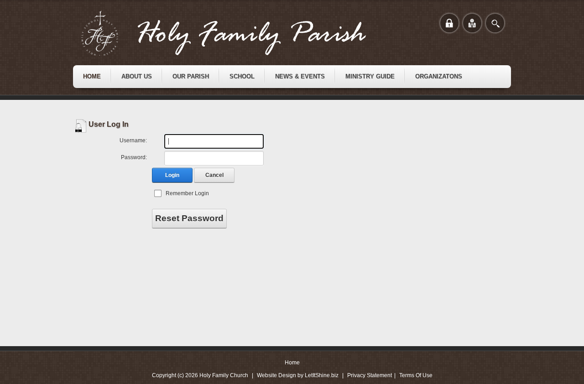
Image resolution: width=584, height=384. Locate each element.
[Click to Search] (495, 23)
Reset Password (189, 218)
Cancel (214, 175)
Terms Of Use (416, 375)
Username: (133, 140)
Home (292, 362)
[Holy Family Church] (235, 33)
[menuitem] (92, 76)
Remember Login (187, 193)
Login (172, 175)
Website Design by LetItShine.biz (298, 375)
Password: (134, 157)
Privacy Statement (369, 375)
